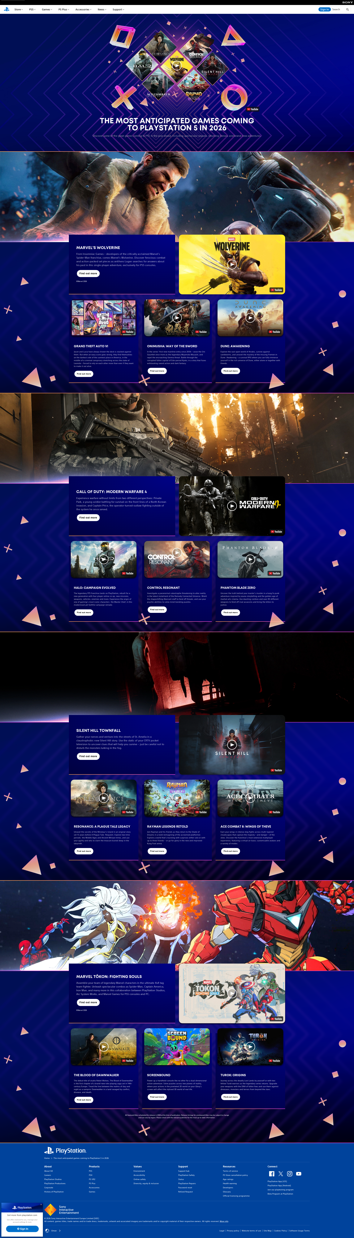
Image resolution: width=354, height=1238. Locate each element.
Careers (47, 1175)
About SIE (48, 1171)
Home (47, 1158)
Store (18, 9)
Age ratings (228, 1179)
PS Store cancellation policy (235, 1175)
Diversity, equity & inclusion (146, 1183)
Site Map (268, 1230)
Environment (139, 1171)
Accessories (82, 9)
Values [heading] (138, 1166)
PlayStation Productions (55, 1183)
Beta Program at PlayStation (280, 1194)
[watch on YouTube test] (276, 289)
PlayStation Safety (186, 1175)
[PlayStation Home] (6, 9)
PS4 (90, 1175)
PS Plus (62, 9)
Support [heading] (183, 1166)
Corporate (48, 1187)
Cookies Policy (280, 1230)
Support (117, 9)
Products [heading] (94, 1166)
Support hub (183, 1171)
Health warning (230, 1183)
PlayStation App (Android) (279, 1185)
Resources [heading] (229, 1166)
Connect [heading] (272, 1166)
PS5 (31, 9)
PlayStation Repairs (187, 1183)
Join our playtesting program (281, 1189)
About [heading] (48, 1166)
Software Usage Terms (299, 1230)
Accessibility (139, 1175)
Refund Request (185, 1191)
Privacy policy (233, 1230)
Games (46, 9)
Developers (228, 1187)
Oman (54, 1231)
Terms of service (230, 1171)
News (101, 9)
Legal (221, 1230)
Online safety (140, 1179)
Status (181, 1179)
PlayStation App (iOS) (277, 1181)
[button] (177, 66)
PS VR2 (92, 1179)
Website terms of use (251, 1230)
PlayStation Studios (53, 1179)
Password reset (185, 1187)
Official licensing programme (236, 1196)
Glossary (227, 1191)
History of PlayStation (54, 1191)
